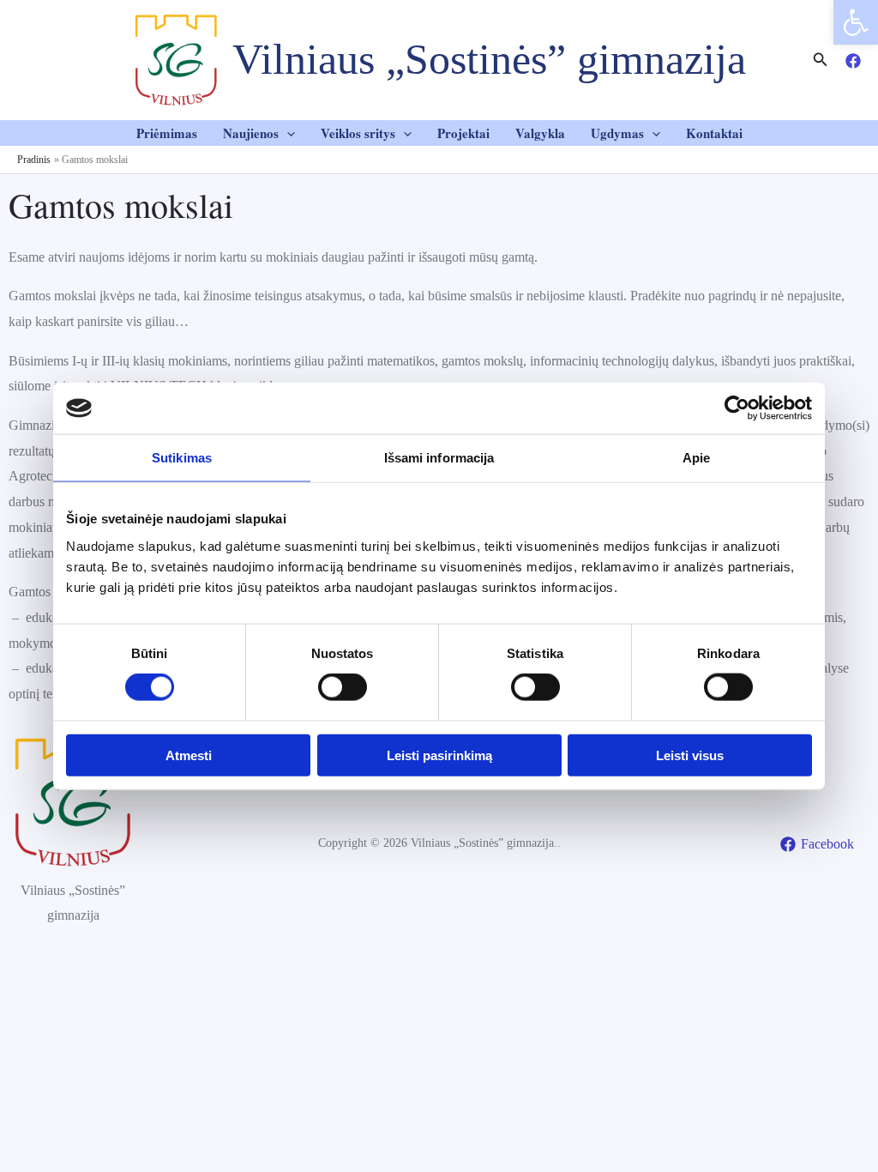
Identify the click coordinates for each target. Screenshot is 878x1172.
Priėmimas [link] (166, 133)
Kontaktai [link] (714, 133)
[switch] (342, 687)
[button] (287, 133)
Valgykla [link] (540, 133)
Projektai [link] (463, 133)
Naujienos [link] (251, 133)
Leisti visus (690, 754)
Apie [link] (696, 457)
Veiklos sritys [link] (358, 133)
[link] (855, 22)
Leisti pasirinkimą (439, 754)
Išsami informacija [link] (439, 457)
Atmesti (188, 754)
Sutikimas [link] (182, 457)
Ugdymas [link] (617, 133)
